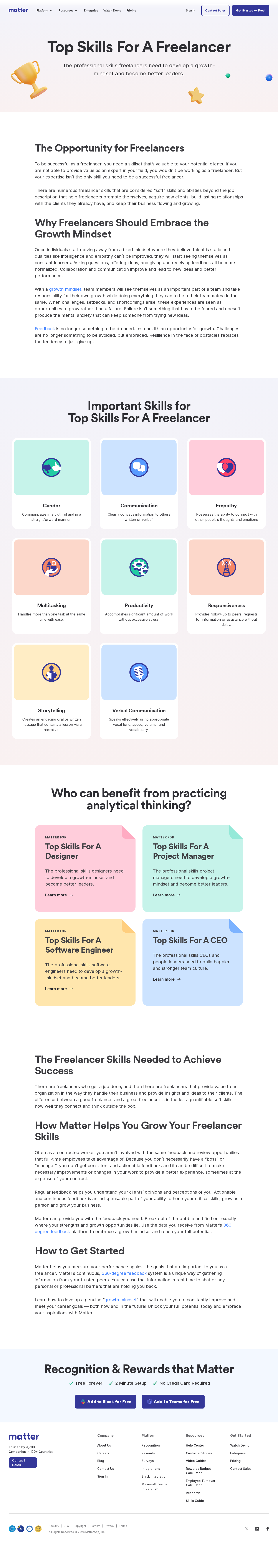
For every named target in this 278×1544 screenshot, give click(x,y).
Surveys (148, 1461)
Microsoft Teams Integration (154, 1486)
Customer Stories (199, 1453)
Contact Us (105, 1468)
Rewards (148, 1453)
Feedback (45, 328)
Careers (103, 1453)
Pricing (235, 1461)
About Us (104, 1445)
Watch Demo (239, 1445)
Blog (100, 1461)
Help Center (195, 1445)
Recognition (151, 1445)
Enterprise (238, 1453)
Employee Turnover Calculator (200, 1483)
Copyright (79, 1526)
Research (193, 1493)
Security (54, 1526)
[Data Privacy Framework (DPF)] (29, 1528)
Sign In (102, 1476)
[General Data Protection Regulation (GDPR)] (20, 1528)
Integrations (151, 1468)
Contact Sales (18, 1462)
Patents (95, 1526)
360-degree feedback (124, 1273)
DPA (66, 1526)
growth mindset (65, 289)
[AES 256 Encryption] (38, 1528)
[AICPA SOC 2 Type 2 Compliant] (12, 1528)
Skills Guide (195, 1501)
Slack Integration (154, 1476)
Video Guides (196, 1461)
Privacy (109, 1526)
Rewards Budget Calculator (198, 1471)
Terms (123, 1526)
